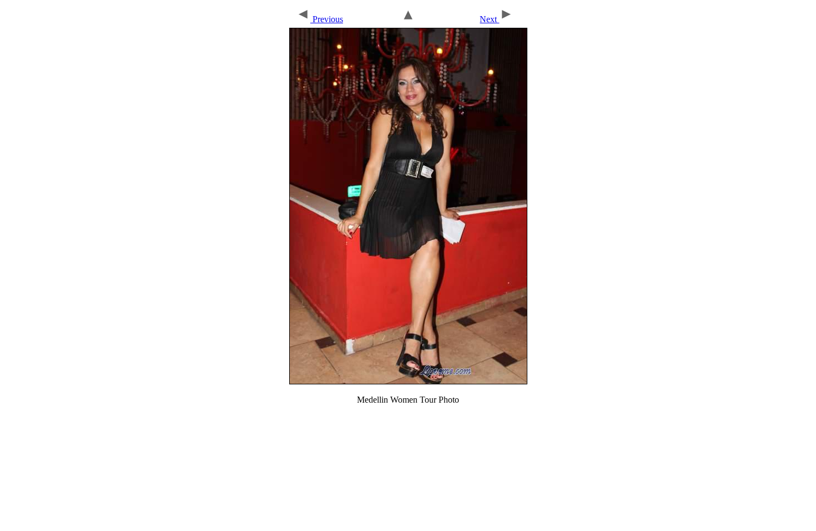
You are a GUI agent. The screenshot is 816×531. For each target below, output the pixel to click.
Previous (326, 19)
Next (489, 19)
